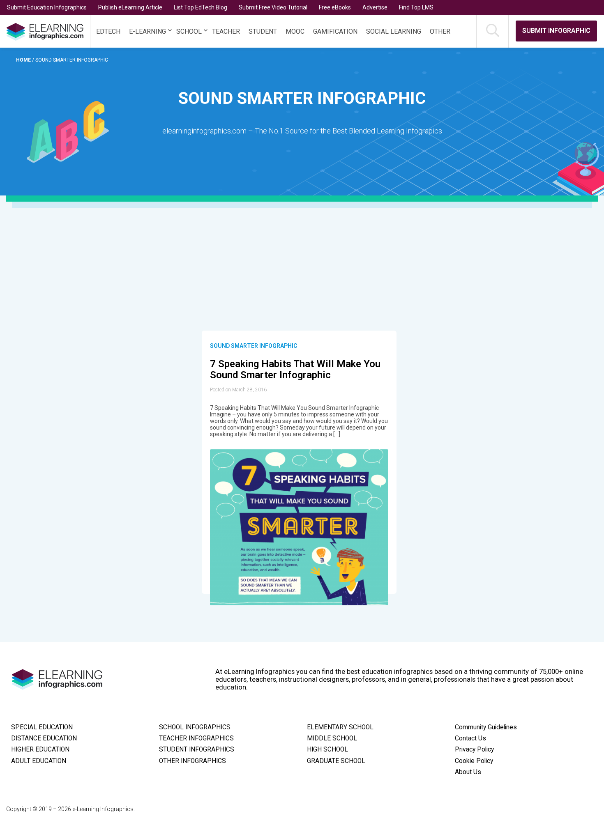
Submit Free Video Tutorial (273, 7)
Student (263, 31)
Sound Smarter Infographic (253, 346)
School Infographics (195, 727)
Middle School (332, 738)
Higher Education (40, 749)
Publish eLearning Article (130, 7)
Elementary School (340, 727)
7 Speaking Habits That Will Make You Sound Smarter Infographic (295, 369)
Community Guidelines (486, 727)
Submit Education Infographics (47, 7)
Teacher (226, 31)
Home (24, 60)
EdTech (108, 31)
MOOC (295, 31)
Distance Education (44, 738)
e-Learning (147, 31)
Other (440, 31)
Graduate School (336, 761)
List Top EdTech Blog (200, 7)
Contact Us (470, 738)
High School (327, 749)
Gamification (335, 31)
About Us (468, 772)
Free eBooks (335, 7)
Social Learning (393, 31)
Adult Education (38, 761)
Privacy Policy (474, 749)
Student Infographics (196, 749)
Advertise (374, 7)
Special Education (42, 727)
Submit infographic (556, 30)
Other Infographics (192, 761)
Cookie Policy (474, 761)
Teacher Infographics (196, 738)
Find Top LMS (416, 7)
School (189, 31)
